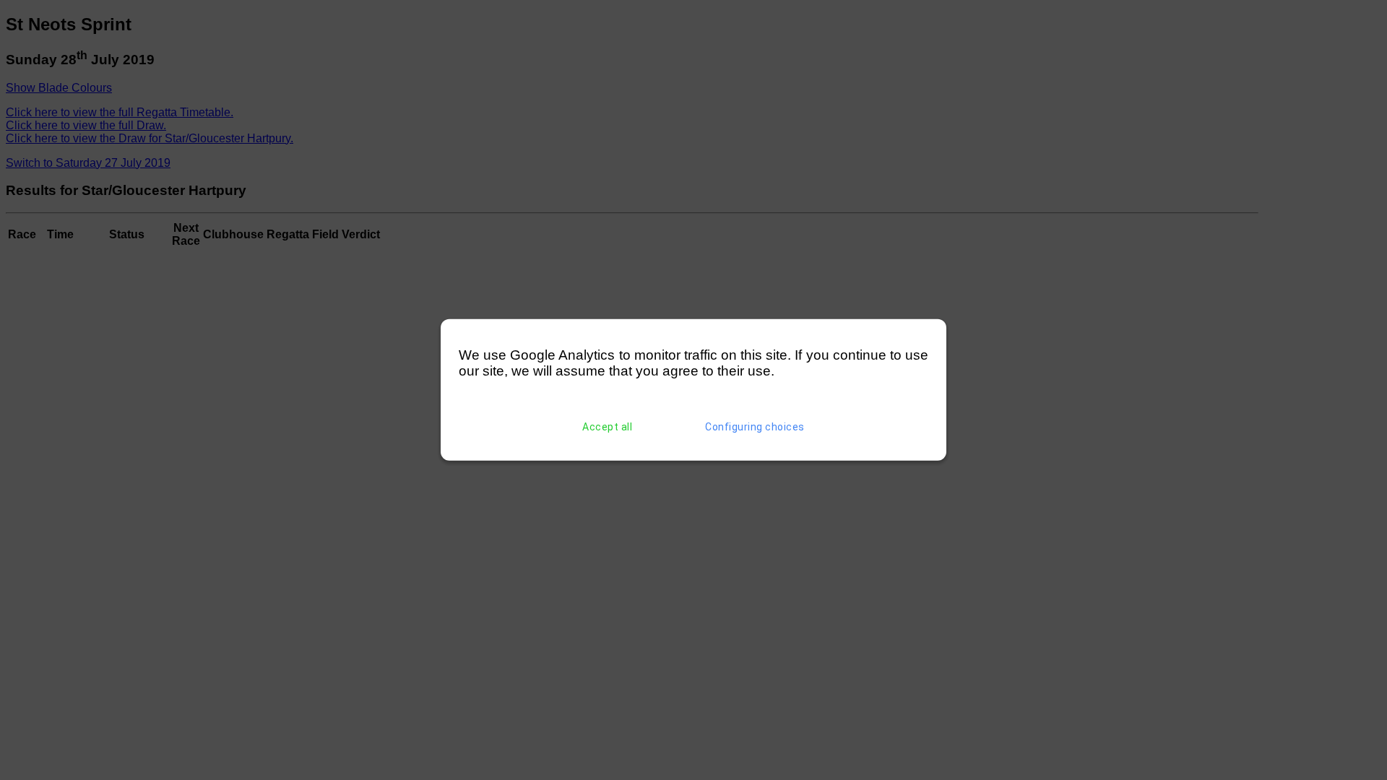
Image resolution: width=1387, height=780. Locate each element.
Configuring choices (755, 427)
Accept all (607, 427)
